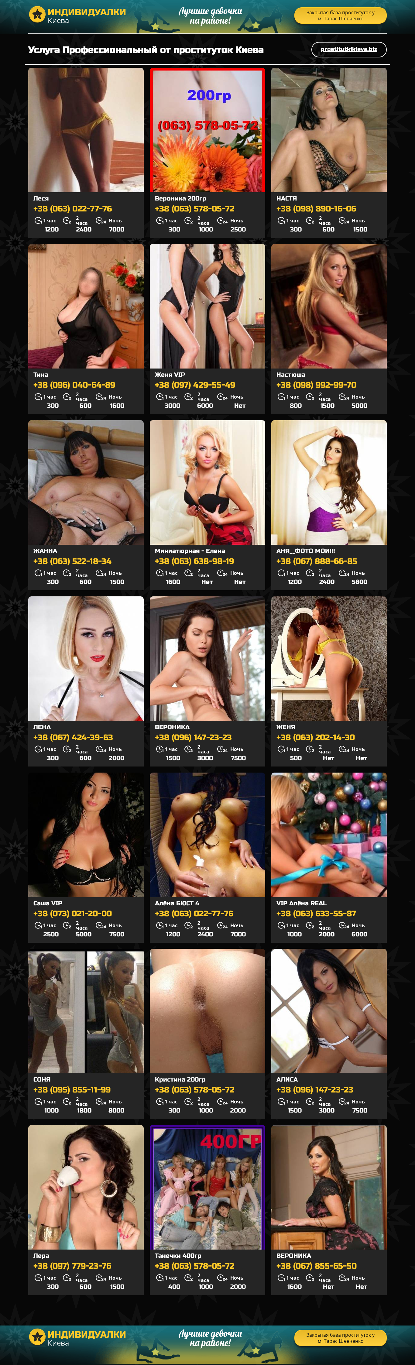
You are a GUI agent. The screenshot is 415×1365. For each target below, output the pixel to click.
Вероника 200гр (180, 198)
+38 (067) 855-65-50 (316, 1266)
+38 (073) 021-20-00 (72, 914)
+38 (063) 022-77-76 (72, 209)
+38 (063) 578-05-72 (194, 209)
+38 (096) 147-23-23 (193, 737)
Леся (41, 198)
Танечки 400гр (178, 1256)
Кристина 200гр (180, 1079)
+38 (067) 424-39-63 (73, 737)
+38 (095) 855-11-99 (72, 1090)
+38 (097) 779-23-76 (72, 1266)
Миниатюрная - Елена (190, 551)
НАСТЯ (286, 198)
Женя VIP (170, 375)
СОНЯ (41, 1079)
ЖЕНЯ (285, 727)
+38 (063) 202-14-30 (315, 737)
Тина (40, 375)
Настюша (290, 375)
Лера (41, 1256)
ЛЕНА (42, 727)
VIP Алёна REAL (301, 903)
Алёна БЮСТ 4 (177, 903)
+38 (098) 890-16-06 (316, 209)
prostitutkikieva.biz (349, 49)
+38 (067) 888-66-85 (316, 561)
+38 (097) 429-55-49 (195, 385)
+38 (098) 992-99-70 (316, 385)
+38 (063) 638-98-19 (194, 561)
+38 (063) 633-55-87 (316, 914)
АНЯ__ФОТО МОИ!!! (305, 551)
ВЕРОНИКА (172, 727)
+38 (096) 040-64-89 (74, 385)
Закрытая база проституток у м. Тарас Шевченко (341, 15)
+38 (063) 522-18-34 (72, 561)
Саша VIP (47, 903)
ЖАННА (45, 551)
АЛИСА (287, 1079)
